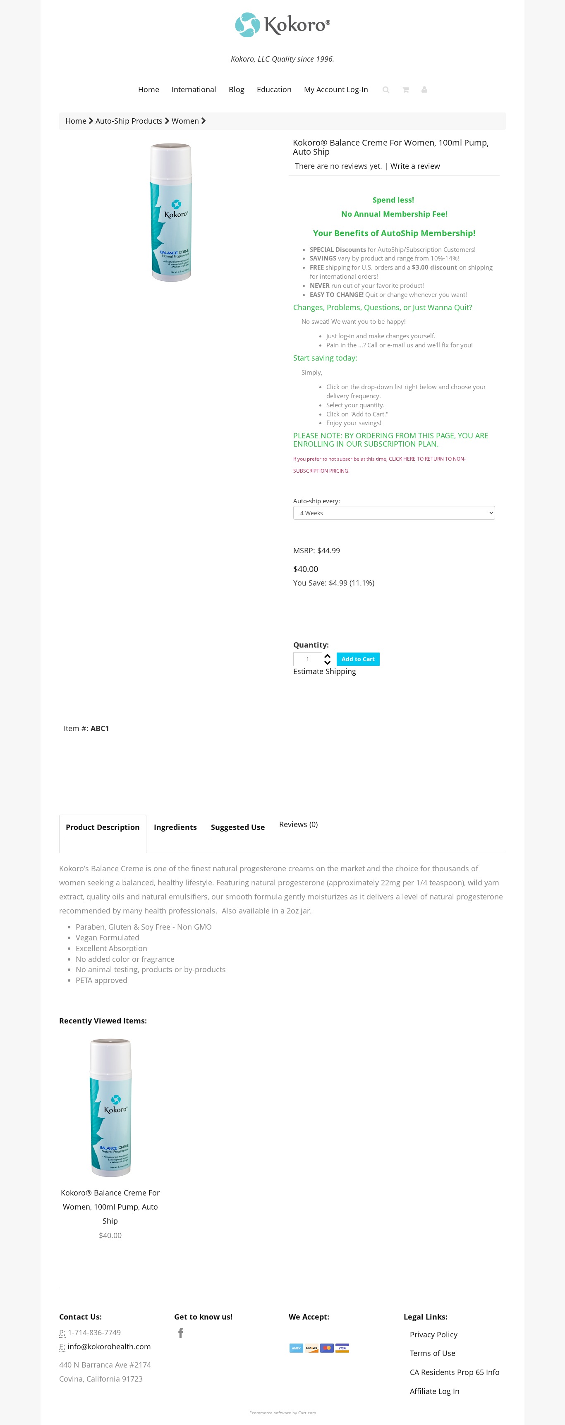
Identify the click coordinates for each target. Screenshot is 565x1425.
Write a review (415, 166)
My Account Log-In (336, 89)
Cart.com (307, 1412)
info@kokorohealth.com (109, 1346)
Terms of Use (432, 1353)
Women (185, 121)
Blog (236, 89)
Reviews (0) (298, 824)
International (194, 89)
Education (274, 89)
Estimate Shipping (324, 671)
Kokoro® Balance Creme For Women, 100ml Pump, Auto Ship (110, 1207)
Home (148, 89)
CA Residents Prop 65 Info (455, 1372)
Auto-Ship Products (129, 121)
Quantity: (311, 645)
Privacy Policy (433, 1334)
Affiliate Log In (435, 1391)
